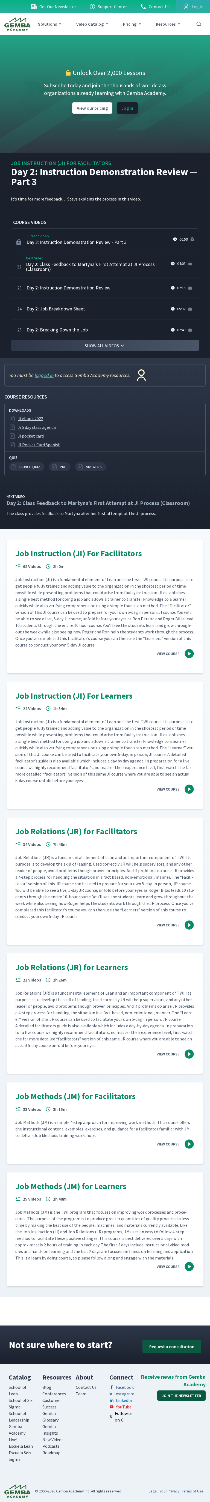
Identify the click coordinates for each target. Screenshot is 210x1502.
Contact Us (159, 6)
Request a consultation (171, 1346)
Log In (127, 108)
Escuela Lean (21, 1446)
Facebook (125, 1387)
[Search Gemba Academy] (199, 24)
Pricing (129, 24)
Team (81, 1393)
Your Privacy (170, 1491)
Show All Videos (102, 345)
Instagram (124, 1393)
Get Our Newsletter (57, 6)
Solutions (47, 24)
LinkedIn (124, 1400)
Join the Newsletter (181, 1395)
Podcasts (51, 1446)
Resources (166, 24)
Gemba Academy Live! (17, 1433)
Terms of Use (192, 1491)
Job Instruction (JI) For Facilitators (61, 163)
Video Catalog (90, 24)
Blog (46, 1387)
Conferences (54, 1393)
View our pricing (92, 108)
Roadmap (51, 1452)
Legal (153, 1491)
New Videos (52, 1439)
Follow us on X (124, 1417)
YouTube (124, 1407)
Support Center (112, 6)
